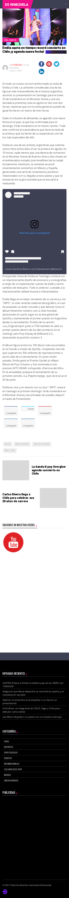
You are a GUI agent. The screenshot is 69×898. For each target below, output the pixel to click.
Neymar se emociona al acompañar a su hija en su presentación (29, 701)
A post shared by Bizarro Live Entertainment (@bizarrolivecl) (35, 269)
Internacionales (11, 763)
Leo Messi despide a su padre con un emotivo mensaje (32, 716)
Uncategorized (11, 780)
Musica (7, 774)
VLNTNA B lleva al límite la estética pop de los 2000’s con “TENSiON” (32, 684)
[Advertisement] (34, 594)
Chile (6, 40)
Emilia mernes (23, 444)
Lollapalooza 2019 (13, 769)
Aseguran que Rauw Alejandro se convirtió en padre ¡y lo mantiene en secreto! (33, 693)
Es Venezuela (16, 4)
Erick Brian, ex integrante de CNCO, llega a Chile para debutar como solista (31, 710)
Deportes (8, 746)
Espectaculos (10, 752)
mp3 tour (10, 450)
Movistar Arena (42, 444)
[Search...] (65, 4)
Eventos (12, 40)
